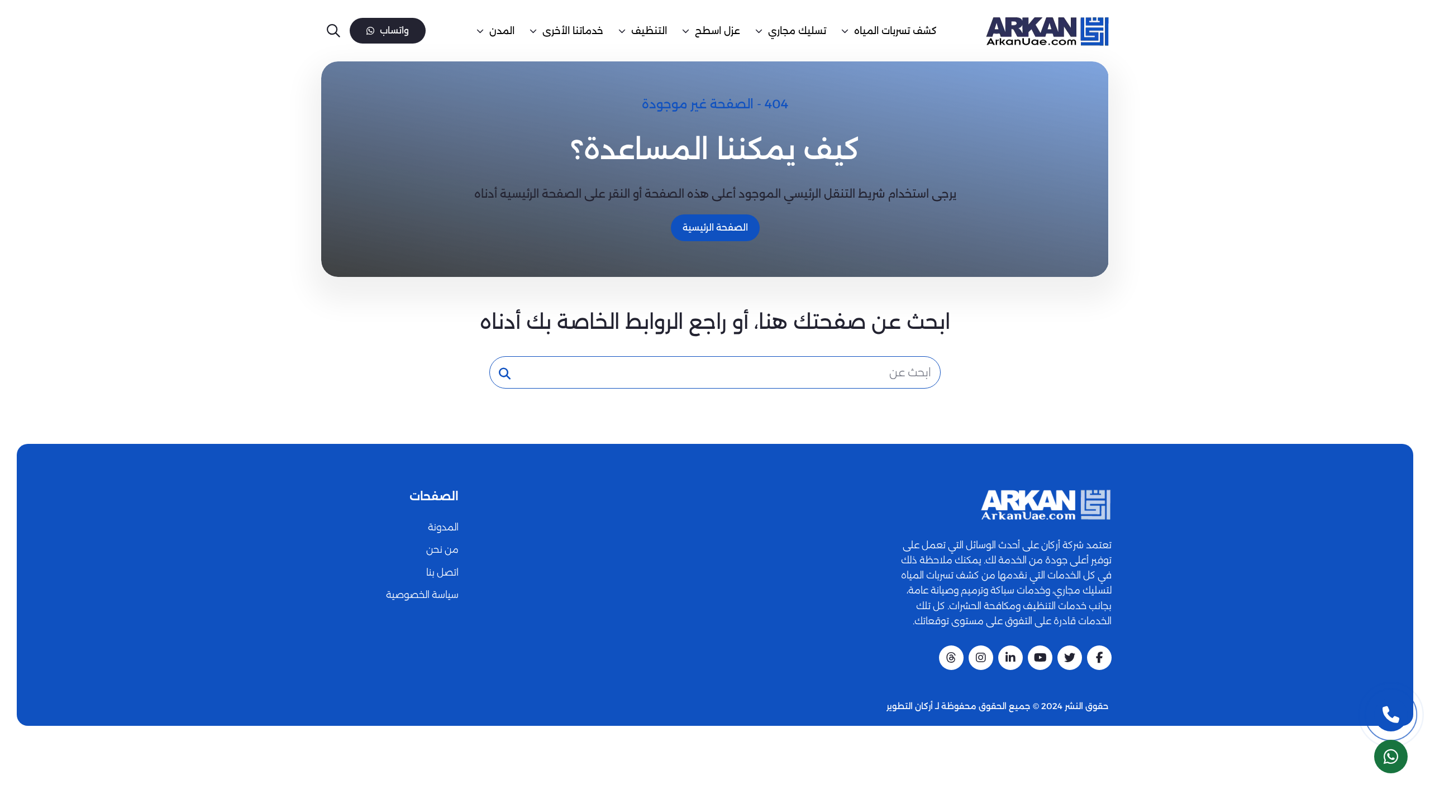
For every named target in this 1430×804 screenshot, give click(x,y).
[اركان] (1047, 30)
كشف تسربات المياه (895, 30)
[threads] (951, 657)
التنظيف (649, 30)
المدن (501, 30)
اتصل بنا (442, 572)
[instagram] (981, 657)
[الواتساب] (1391, 756)
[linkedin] (1010, 657)
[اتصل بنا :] (1391, 714)
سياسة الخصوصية (422, 594)
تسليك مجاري (797, 30)
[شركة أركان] (1046, 505)
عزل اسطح (717, 30)
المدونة (443, 527)
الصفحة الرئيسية (715, 227)
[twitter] (1069, 657)
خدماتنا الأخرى (572, 30)
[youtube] (1040, 657)
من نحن (442, 549)
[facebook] (1099, 657)
